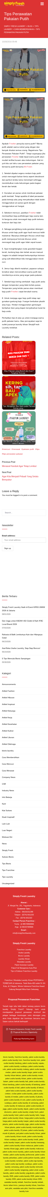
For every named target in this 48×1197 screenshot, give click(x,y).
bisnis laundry (8, 751)
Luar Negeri (7, 830)
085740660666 (28, 924)
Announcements (9, 684)
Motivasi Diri (7, 837)
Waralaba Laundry (24, 962)
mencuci (6, 449)
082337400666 (27, 927)
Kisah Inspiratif (8, 817)
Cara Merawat (8, 771)
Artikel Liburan (8, 737)
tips (38, 449)
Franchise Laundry (24, 950)
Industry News (8, 790)
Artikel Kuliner (8, 731)
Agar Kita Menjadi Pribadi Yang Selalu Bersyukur (20, 478)
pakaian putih (28, 449)
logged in (17, 495)
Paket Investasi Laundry (24, 965)
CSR (4, 784)
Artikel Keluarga (8, 711)
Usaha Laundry (24, 953)
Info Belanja (7, 797)
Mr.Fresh (28, 167)
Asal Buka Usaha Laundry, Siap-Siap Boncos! (21, 648)
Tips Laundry (7, 877)
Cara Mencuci (8, 764)
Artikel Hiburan (8, 697)
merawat (16, 449)
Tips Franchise (8, 870)
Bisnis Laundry (24, 956)
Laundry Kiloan (24, 959)
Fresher (12, 144)
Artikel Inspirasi (8, 704)
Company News (8, 777)
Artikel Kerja (7, 717)
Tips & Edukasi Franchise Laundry (24, 971)
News (4, 844)
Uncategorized (8, 883)
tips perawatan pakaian (13, 454)
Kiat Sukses (7, 810)
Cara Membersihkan (10, 757)
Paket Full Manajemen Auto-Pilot (24, 968)
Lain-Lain (6, 824)
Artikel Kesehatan (9, 724)
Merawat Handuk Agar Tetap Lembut (19, 466)
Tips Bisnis (6, 864)
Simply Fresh (7, 850)
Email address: (8, 536)
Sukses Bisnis (8, 857)
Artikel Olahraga (9, 744)
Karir (4, 804)
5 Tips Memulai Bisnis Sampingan (16, 658)
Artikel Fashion (8, 691)
